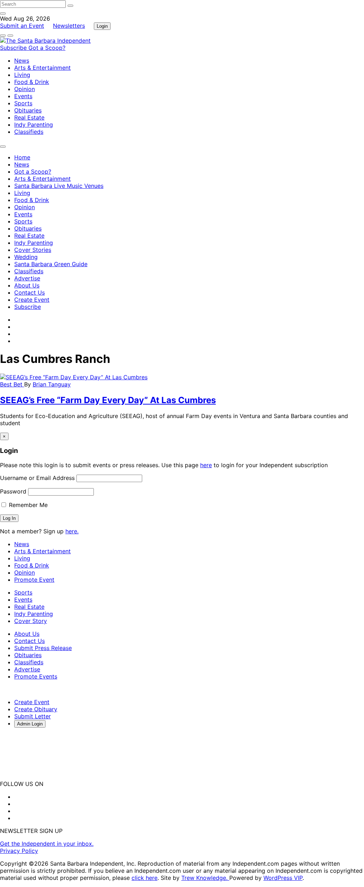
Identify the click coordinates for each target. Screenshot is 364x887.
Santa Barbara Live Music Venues (58, 185)
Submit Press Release (43, 647)
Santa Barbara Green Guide (50, 264)
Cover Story (30, 620)
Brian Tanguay (52, 384)
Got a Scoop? (46, 47)
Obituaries (28, 110)
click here (144, 877)
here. (72, 531)
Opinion (24, 89)
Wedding (26, 256)
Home (22, 157)
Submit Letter (32, 716)
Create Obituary (35, 709)
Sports (23, 103)
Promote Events (35, 676)
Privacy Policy (19, 850)
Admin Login (30, 724)
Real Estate (29, 117)
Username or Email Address (37, 477)
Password (13, 491)
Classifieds (28, 131)
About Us (26, 285)
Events (23, 96)
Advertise (27, 278)
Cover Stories (32, 249)
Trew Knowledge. (205, 877)
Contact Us (29, 292)
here (206, 465)
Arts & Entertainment (42, 67)
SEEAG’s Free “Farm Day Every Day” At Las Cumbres (108, 400)
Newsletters (69, 25)
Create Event (31, 299)
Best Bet (12, 384)
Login (102, 26)
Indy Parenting (33, 124)
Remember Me (27, 504)
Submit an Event (22, 25)
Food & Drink (31, 81)
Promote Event (34, 579)
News (21, 60)
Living (22, 74)
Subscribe (14, 47)
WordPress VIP (283, 877)
